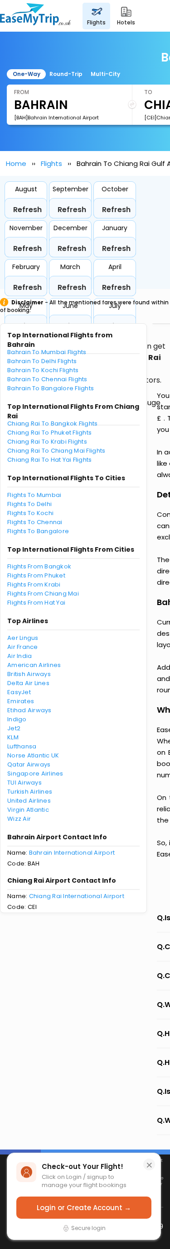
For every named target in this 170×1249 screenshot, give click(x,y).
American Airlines (34, 665)
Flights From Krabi (34, 584)
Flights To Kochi (30, 513)
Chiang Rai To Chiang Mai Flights (56, 450)
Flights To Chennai (35, 522)
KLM (13, 737)
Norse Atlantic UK (33, 755)
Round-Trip (66, 74)
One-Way (26, 74)
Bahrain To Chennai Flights (47, 379)
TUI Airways (24, 782)
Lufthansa (21, 746)
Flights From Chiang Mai (43, 593)
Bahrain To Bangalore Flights (50, 388)
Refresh (27, 209)
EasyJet (19, 692)
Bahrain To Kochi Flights (42, 370)
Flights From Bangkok (39, 566)
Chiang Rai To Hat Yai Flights (49, 459)
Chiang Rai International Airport (76, 896)
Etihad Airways (29, 710)
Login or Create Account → (84, 1207)
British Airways (29, 674)
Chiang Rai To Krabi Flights (47, 441)
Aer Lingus (23, 638)
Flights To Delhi (29, 504)
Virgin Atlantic (28, 809)
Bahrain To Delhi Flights (42, 361)
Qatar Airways (28, 764)
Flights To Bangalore (38, 531)
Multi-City (105, 74)
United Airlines (29, 800)
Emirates (20, 701)
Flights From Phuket (36, 575)
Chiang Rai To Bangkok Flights (52, 423)
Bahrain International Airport (72, 852)
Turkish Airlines (29, 791)
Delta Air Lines (28, 683)
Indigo (17, 719)
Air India (19, 656)
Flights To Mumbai (34, 495)
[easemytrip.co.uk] (35, 15)
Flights (51, 163)
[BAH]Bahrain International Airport (56, 117)
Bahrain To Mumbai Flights (47, 352)
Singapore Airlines (35, 773)
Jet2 (13, 728)
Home (16, 163)
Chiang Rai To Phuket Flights (49, 432)
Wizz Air (19, 818)
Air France (22, 647)
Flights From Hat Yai (36, 602)
